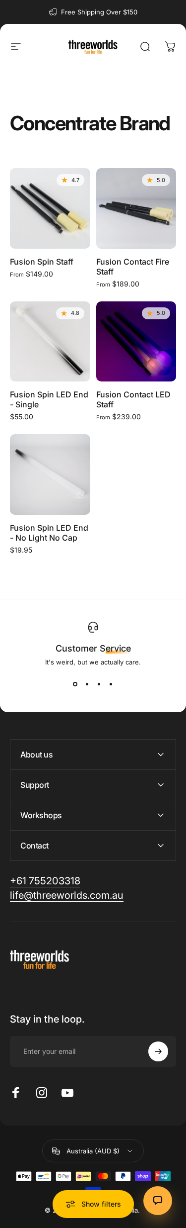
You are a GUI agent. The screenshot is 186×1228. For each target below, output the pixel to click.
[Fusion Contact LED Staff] (136, 341)
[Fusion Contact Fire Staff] (136, 208)
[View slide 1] (75, 684)
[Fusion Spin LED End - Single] (50, 341)
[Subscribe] (158, 1051)
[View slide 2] (87, 684)
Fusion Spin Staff (41, 262)
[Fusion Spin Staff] (50, 208)
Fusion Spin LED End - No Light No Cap (49, 533)
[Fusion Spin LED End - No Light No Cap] (50, 474)
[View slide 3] (99, 684)
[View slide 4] (111, 684)
